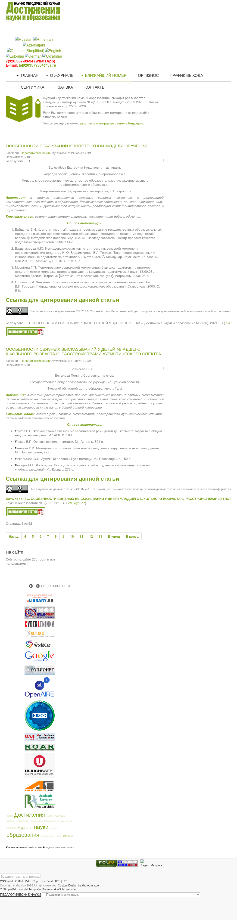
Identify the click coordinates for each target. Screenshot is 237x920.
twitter (31, 586)
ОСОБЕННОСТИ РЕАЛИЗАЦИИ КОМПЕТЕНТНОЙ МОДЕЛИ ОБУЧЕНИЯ (77, 146)
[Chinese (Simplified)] (25, 50)
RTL (57, 881)
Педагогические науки (35, 153)
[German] (33, 56)
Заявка (49, 815)
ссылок (57, 835)
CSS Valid (6, 881)
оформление (47, 835)
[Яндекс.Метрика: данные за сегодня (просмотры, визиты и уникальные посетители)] (151, 863)
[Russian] (23, 39)
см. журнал (76, 502)
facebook (38, 586)
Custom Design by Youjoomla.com (79, 885)
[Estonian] (15, 56)
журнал (69, 820)
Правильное (37, 820)
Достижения (29, 814)
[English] (53, 50)
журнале (25, 827)
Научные (59, 815)
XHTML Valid (23, 881)
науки (41, 826)
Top (35, 881)
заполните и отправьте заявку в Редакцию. (112, 123)
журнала (11, 828)
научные (54, 828)
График (9, 815)
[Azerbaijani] (34, 44)
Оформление (23, 820)
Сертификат (50, 820)
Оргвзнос (11, 820)
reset (50, 881)
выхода (61, 820)
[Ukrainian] (52, 56)
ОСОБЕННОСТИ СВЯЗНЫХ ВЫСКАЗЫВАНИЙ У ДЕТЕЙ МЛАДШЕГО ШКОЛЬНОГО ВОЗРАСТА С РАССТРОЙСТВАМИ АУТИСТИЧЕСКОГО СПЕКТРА (83, 351)
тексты (68, 835)
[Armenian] (43, 39)
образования (22, 834)
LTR (65, 881)
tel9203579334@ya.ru (37, 65)
